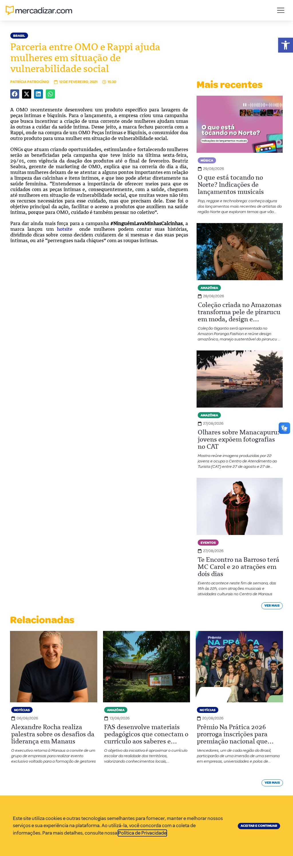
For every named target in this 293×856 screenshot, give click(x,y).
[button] (285, 45)
